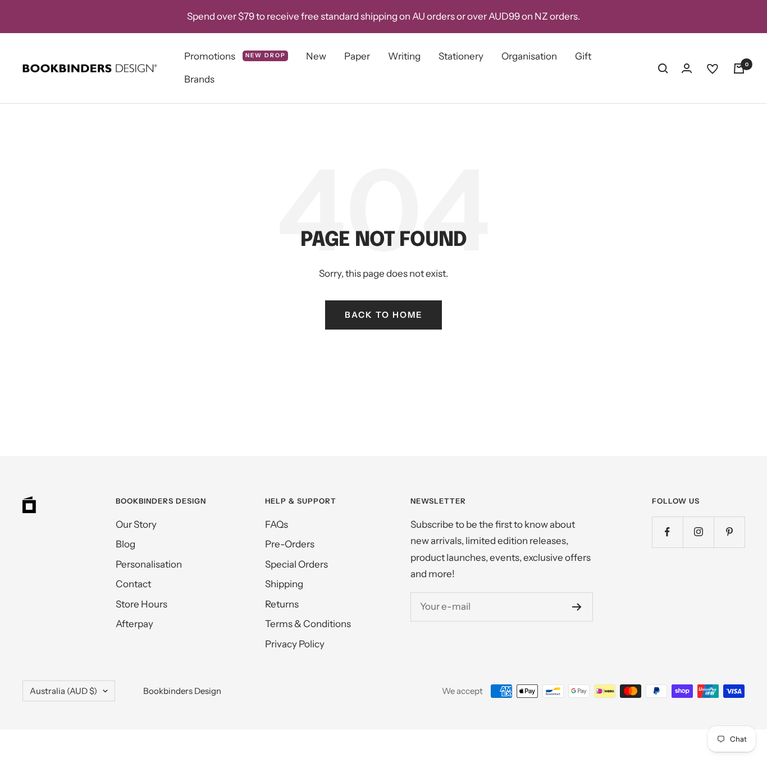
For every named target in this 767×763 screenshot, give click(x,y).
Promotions (235, 56)
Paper (357, 56)
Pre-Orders (289, 544)
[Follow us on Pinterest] (729, 532)
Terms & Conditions (308, 623)
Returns (282, 604)
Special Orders (296, 564)
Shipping (284, 584)
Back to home (383, 314)
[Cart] (739, 68)
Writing (404, 56)
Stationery (461, 56)
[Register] (577, 607)
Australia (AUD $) (63, 691)
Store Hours (141, 604)
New (316, 56)
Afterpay (134, 623)
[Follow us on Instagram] (698, 532)
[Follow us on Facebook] (667, 532)
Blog (125, 544)
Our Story (136, 524)
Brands (199, 79)
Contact (133, 584)
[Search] (663, 68)
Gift (583, 56)
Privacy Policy (295, 644)
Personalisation (149, 564)
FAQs (276, 524)
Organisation (529, 56)
